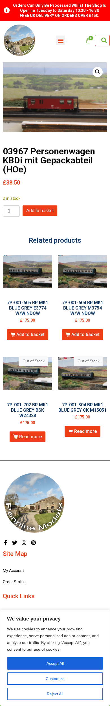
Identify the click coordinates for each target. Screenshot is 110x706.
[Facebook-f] (5, 542)
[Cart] (88, 40)
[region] (55, 657)
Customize (55, 678)
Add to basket (40, 210)
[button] (60, 40)
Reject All (55, 694)
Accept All (55, 663)
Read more (30, 436)
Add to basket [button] (30, 334)
